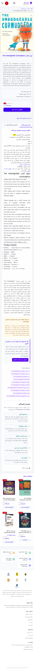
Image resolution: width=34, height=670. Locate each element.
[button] (31, 15)
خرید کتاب (25, 540)
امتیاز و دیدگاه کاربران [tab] (11, 125)
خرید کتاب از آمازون (29, 614)
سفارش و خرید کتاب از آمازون (20, 360)
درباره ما (31, 622)
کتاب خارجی (19, 118)
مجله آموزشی (30, 620)
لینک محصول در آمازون (24, 165)
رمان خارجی (23, 9)
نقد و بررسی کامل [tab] (25, 125)
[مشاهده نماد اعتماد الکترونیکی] (25, 580)
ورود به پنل (31, 635)
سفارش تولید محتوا (29, 617)
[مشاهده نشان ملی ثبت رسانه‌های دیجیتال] (17, 580)
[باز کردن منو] (15, 3)
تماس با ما (31, 625)
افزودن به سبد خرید (17, 110)
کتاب (28, 9)
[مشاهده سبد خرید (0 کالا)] (2, 3)
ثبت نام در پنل (30, 632)
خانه (31, 9)
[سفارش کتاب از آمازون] (6, 3)
